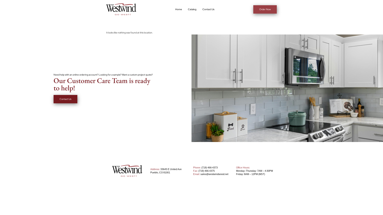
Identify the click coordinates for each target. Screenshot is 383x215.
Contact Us (208, 9)
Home (178, 9)
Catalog (192, 9)
